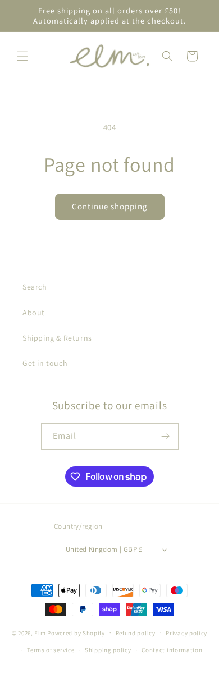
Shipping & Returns (57, 338)
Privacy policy (186, 633)
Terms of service (50, 650)
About (33, 313)
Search (34, 287)
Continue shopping (110, 206)
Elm (39, 632)
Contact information (172, 650)
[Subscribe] (165, 436)
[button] (22, 56)
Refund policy (136, 633)
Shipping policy (108, 650)
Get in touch (44, 363)
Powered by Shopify (76, 632)
